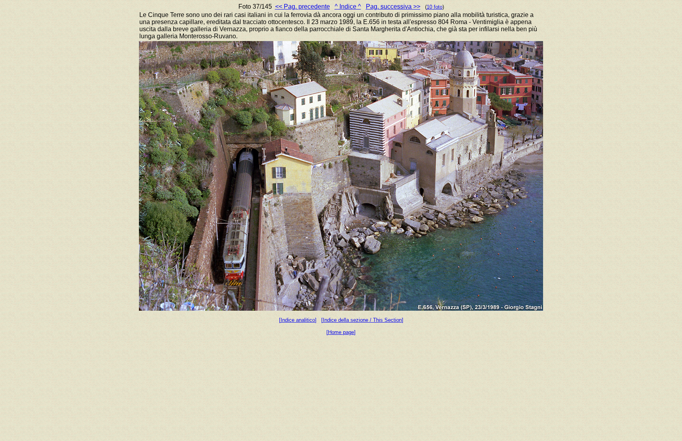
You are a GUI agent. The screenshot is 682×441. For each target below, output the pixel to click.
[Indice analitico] (298, 320)
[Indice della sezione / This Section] (362, 320)
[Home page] (341, 332)
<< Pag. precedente (302, 6)
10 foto (434, 7)
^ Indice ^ (348, 6)
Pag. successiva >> (393, 6)
